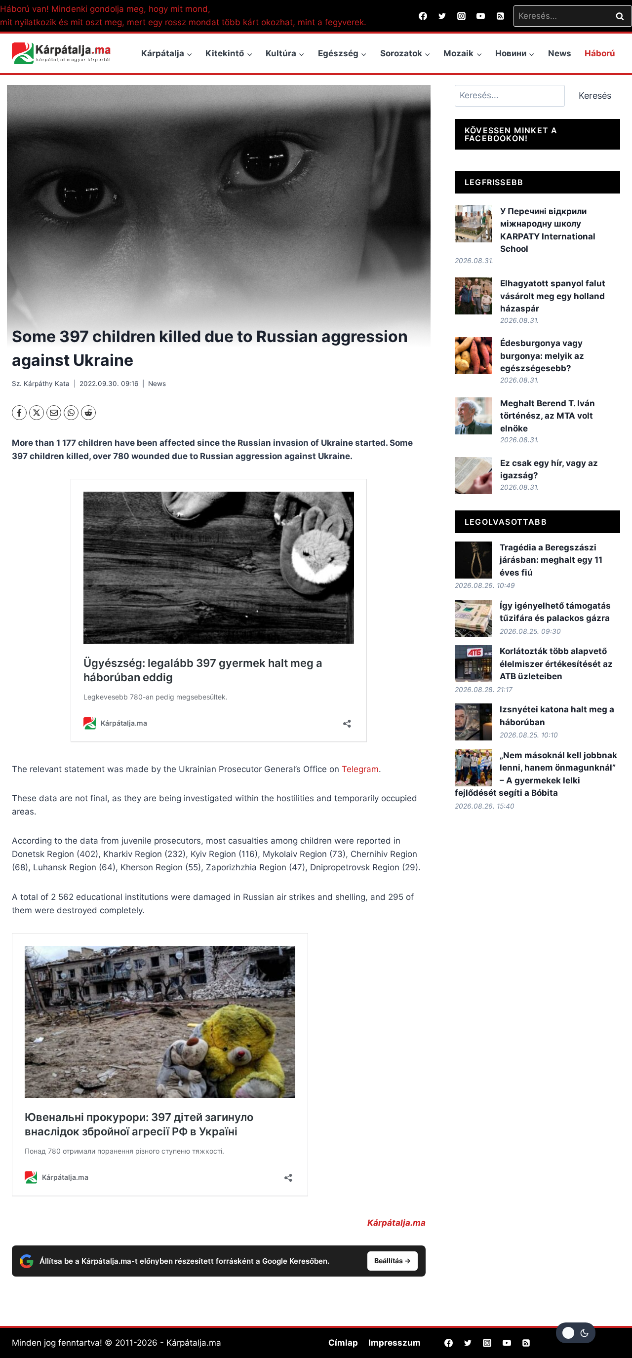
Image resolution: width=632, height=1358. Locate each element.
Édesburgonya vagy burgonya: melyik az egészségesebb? (542, 355)
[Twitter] (442, 15)
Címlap (343, 1343)
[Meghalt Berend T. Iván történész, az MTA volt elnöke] (473, 415)
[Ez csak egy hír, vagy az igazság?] (473, 475)
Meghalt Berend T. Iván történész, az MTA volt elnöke (547, 415)
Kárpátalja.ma (396, 1223)
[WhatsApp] (71, 412)
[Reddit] (88, 412)
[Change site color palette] (575, 1332)
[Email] (53, 412)
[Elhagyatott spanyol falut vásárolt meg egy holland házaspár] (473, 295)
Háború (600, 53)
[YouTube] (481, 15)
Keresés (595, 95)
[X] (36, 412)
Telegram (360, 769)
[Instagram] (461, 15)
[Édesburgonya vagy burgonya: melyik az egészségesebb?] (473, 355)
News (559, 53)
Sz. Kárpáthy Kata (41, 384)
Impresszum (394, 1343)
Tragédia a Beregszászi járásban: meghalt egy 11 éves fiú (551, 560)
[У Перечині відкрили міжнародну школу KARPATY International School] (473, 223)
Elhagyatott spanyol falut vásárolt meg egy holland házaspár (552, 295)
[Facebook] (423, 15)
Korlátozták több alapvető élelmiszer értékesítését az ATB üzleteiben (556, 663)
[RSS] (500, 15)
